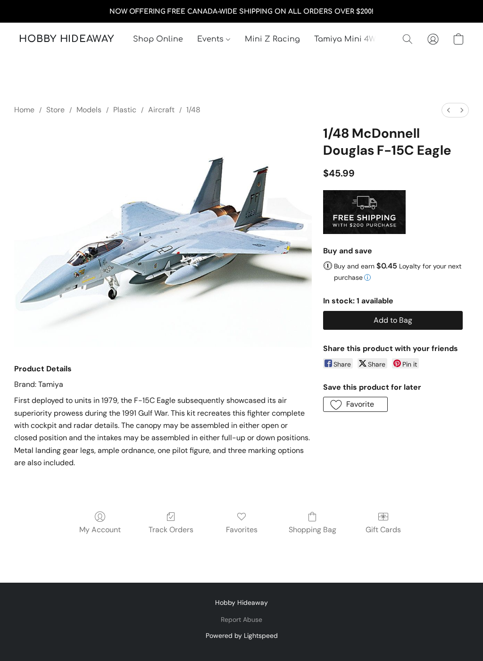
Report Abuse (241, 619)
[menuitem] (448, 110)
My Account (100, 530)
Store (55, 110)
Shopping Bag (312, 530)
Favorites (242, 530)
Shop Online (158, 39)
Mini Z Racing (272, 39)
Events (211, 39)
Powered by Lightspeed (242, 635)
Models (88, 110)
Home (24, 110)
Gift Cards (383, 530)
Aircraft (161, 110)
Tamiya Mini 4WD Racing (362, 39)
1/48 (193, 110)
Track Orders (171, 530)
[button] (66, 39)
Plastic (124, 110)
